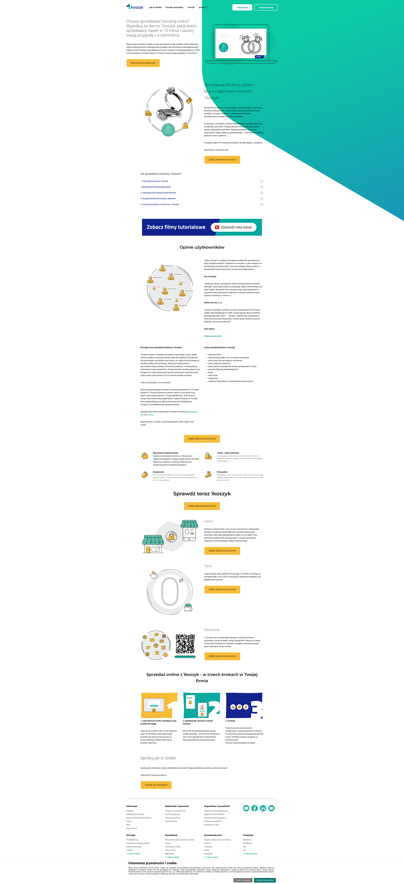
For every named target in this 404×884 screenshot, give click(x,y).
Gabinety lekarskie (133, 847)
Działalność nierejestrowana (138, 843)
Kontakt (129, 811)
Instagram (208, 854)
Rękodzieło (169, 854)
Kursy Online (170, 850)
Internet (207, 843)
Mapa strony (131, 828)
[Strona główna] (134, 7)
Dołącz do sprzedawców (175, 811)
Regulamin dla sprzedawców (216, 811)
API (244, 850)
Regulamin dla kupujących (215, 818)
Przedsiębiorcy (132, 840)
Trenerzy (129, 850)
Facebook (208, 847)
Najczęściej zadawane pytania (138, 818)
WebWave (247, 840)
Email (206, 850)
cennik (191, 7)
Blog (128, 825)
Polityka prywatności (212, 821)
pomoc (202, 7)
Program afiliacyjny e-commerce (217, 840)
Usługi (167, 843)
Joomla (150, 415)
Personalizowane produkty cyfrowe (179, 840)
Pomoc (129, 821)
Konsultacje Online (172, 847)
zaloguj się (242, 7)
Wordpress (192, 412)
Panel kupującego (172, 814)
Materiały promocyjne (135, 814)
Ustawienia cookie (211, 825)
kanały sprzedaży (174, 7)
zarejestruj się (266, 7)
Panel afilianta (171, 821)
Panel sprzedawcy (172, 818)
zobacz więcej (134, 854)
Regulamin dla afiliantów (214, 814)
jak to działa (155, 7)
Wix (142, 415)
